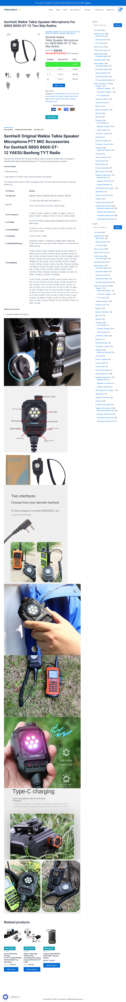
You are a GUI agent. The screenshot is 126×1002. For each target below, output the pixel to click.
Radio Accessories (52, 33)
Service (87, 10)
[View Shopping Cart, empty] (120, 10)
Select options (32, 969)
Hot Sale (66, 32)
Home (51, 10)
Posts (65, 10)
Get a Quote (51, 117)
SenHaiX (52, 99)
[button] (80, 10)
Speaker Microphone (67, 33)
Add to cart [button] (11, 969)
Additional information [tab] (23, 130)
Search (95, 22)
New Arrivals (75, 32)
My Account (74, 10)
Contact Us (99, 10)
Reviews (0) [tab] (39, 130)
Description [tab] (8, 130)
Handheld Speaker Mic (53, 32)
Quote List (110, 10)
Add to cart (59, 85)
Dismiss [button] (88, 3)
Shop (58, 10)
